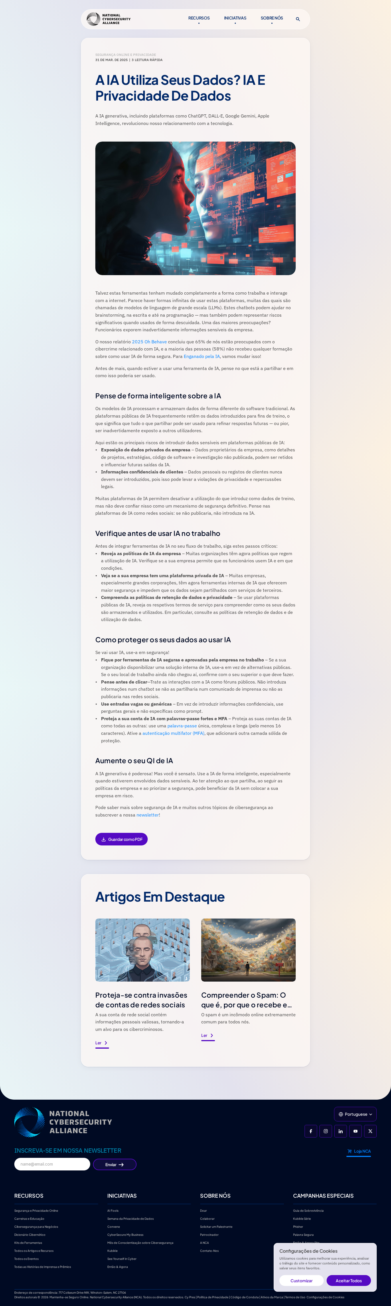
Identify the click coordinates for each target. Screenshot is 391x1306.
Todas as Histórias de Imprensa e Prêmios (42, 1266)
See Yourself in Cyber (122, 1258)
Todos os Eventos (26, 1258)
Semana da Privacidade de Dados (130, 1218)
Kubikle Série (302, 1218)
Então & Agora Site (306, 1242)
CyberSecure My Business (125, 1234)
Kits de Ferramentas (28, 1242)
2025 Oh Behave (149, 341)
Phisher (298, 1226)
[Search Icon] (298, 19)
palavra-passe (182, 726)
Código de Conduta (244, 1297)
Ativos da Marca (272, 1297)
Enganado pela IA (202, 356)
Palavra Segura (303, 1234)
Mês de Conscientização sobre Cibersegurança (140, 1242)
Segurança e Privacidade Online (36, 1210)
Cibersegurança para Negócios (36, 1226)
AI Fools (113, 1210)
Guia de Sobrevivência (308, 1210)
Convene (113, 1226)
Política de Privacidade (212, 1297)
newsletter (148, 815)
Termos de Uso (295, 1297)
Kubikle (112, 1250)
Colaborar (207, 1218)
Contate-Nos (209, 1250)
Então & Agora (117, 1266)
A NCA (204, 1242)
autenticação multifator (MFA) (173, 733)
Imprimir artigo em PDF (121, 843)
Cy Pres (190, 1297)
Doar (203, 1210)
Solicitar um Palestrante (216, 1226)
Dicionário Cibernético (30, 1234)
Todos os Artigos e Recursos (34, 1250)
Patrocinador (209, 1234)
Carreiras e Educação (29, 1218)
